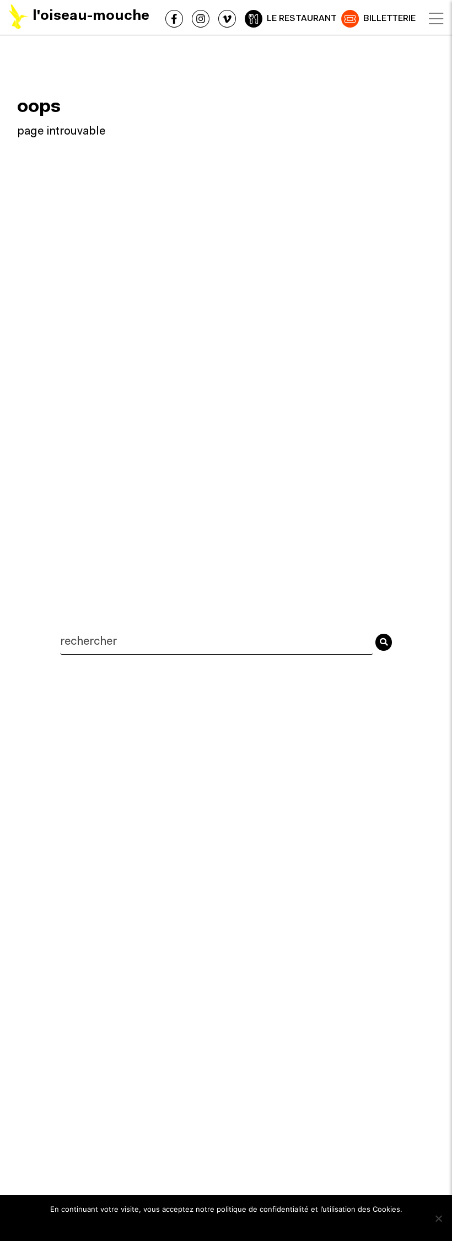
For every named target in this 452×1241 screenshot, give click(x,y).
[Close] (436, 18)
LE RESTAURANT (302, 18)
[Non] (438, 1218)
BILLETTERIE (389, 18)
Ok (226, 1223)
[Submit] (383, 642)
